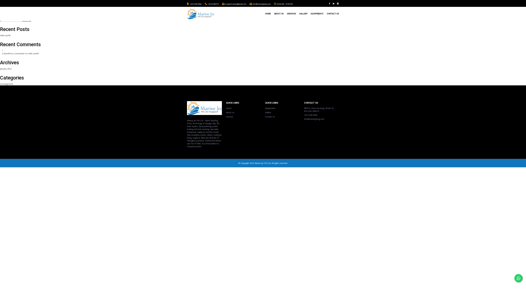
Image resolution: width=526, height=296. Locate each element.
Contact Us (333, 14)
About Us (279, 14)
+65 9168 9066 (195, 4)
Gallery (303, 14)
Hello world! (5, 35)
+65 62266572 (213, 4)
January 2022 (6, 68)
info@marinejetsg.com (262, 4)
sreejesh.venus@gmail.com (235, 4)
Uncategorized (6, 84)
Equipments (317, 14)
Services (291, 14)
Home (268, 14)
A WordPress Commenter (13, 53)
